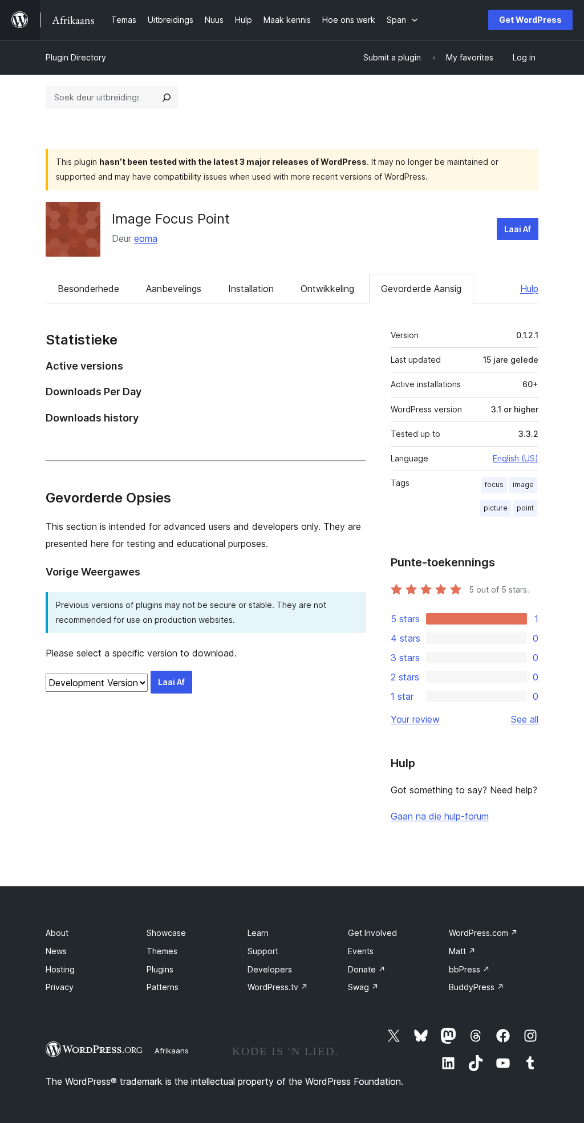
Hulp (529, 288)
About (57, 933)
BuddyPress (476, 987)
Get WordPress (530, 20)
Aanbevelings (173, 288)
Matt (462, 951)
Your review (415, 719)
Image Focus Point (171, 218)
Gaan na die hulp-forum (440, 816)
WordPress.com (483, 933)
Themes (162, 951)
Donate (367, 969)
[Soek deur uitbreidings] (166, 97)
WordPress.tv (278, 987)
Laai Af (517, 229)
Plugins (160, 969)
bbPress (469, 969)
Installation (251, 288)
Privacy (60, 987)
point (525, 508)
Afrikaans (172, 1050)
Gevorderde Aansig (421, 288)
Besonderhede (88, 288)
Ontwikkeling (327, 288)
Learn (258, 933)
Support (263, 951)
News (56, 951)
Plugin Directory (76, 57)
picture (496, 508)
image (523, 484)
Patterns (163, 987)
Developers (270, 969)
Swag (363, 987)
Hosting (60, 969)
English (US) (515, 458)
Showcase (166, 933)
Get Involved (372, 933)
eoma (145, 238)
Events (361, 951)
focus (494, 484)
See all (524, 719)
